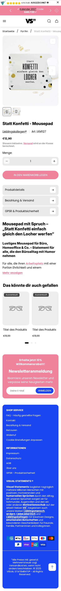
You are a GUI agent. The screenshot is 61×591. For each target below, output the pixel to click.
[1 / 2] (7, 111)
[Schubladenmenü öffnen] (4, 21)
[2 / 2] (16, 111)
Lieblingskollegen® (15, 131)
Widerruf (11, 435)
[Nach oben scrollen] (52, 567)
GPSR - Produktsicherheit (20, 472)
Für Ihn (24, 31)
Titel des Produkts (15, 330)
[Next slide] (50, 10)
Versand (28, 143)
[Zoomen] (53, 41)
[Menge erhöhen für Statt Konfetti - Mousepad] (54, 161)
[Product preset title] (16, 308)
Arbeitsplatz (34, 263)
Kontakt (10, 420)
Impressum (12, 453)
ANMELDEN (44, 390)
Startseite (8, 31)
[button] (27, 343)
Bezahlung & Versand (18, 425)
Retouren (11, 430)
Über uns (11, 468)
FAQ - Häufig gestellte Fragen (23, 415)
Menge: (7, 153)
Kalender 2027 (28, 9)
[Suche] (49, 21)
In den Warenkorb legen (30, 175)
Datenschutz (13, 458)
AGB (8, 463)
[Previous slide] (11, 10)
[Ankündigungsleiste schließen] (56, 10)
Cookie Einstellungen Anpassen (24, 439)
